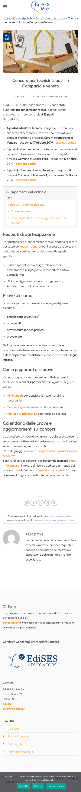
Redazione (61, 96)
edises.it (7, 703)
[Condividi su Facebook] (34, 503)
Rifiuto (38, 785)
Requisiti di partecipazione (27, 204)
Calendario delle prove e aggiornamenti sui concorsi (39, 220)
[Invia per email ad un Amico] (47, 503)
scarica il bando (66, 142)
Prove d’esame (21, 211)
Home (7, 18)
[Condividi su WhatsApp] (27, 503)
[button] (5, 6)
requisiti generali (30, 246)
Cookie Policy (56, 785)
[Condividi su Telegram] (54, 503)
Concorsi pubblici (23, 18)
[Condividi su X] (40, 503)
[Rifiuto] (76, 783)
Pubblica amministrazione (50, 18)
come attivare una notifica (53, 470)
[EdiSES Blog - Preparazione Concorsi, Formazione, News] (40, 6)
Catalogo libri (15, 744)
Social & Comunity (18, 736)
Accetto (24, 785)
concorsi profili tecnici (63, 519)
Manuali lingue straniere (22, 407)
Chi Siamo (13, 728)
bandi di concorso (42, 519)
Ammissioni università (20, 751)
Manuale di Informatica (22, 413)
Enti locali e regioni (55, 516)
